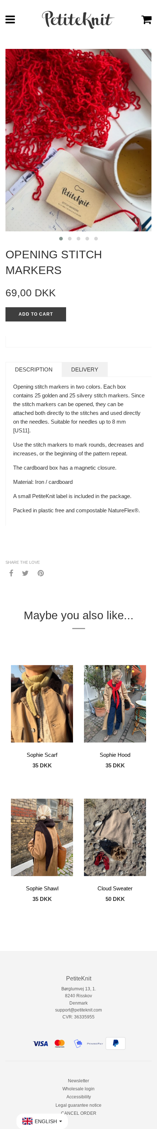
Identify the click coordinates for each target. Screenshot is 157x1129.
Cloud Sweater (115, 888)
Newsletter (78, 1080)
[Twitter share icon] (25, 572)
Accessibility (78, 1096)
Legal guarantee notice (78, 1105)
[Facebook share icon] (11, 572)
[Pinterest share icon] (41, 572)
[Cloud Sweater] (115, 837)
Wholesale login (78, 1088)
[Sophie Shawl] (42, 837)
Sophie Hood (115, 755)
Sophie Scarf (42, 755)
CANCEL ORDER (78, 1113)
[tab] (33, 369)
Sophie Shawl (42, 888)
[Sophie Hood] (115, 704)
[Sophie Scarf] (42, 704)
